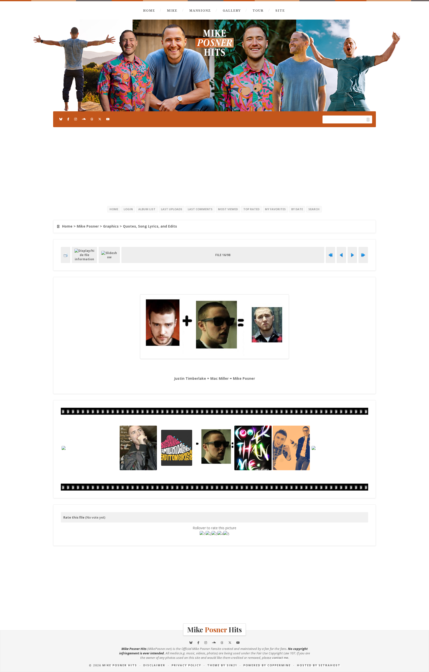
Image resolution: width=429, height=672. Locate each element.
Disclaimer (154, 665)
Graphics (111, 226)
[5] (226, 534)
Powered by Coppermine (267, 665)
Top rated (251, 209)
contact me (280, 657)
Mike (172, 10)
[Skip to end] (363, 255)
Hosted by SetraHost (318, 665)
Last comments (200, 209)
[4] (220, 534)
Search (314, 209)
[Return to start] (330, 255)
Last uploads (171, 209)
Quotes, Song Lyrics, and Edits (150, 226)
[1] (203, 534)
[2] (209, 534)
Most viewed (228, 209)
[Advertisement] (214, 166)
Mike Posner (88, 226)
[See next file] (352, 255)
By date (297, 209)
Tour (257, 10)
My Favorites (275, 209)
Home (149, 10)
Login (128, 209)
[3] (214, 534)
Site (280, 10)
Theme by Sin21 (222, 665)
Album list (146, 209)
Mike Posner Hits (119, 665)
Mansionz (200, 10)
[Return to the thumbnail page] (65, 255)
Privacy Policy (186, 665)
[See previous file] (341, 255)
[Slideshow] (109, 255)
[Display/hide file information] (84, 255)
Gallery (232, 10)
